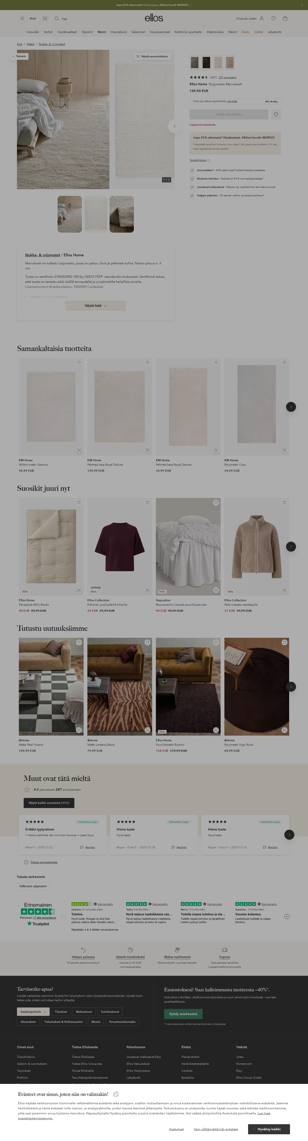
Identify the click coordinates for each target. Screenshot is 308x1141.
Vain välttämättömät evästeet (216, 1129)
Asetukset (176, 1129)
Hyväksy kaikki (269, 1129)
